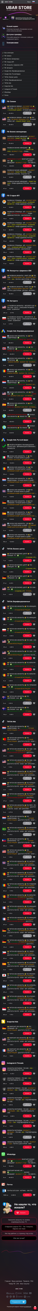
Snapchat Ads (8, 86)
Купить (27, 143)
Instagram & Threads (10, 89)
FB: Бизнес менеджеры (11, 59)
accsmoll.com (27, 1306)
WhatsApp (7, 92)
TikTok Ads (7, 83)
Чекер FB (12, 1284)
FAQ (31, 1281)
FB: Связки (7, 56)
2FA (17, 1284)
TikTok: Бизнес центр (11, 77)
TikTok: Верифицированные (13, 80)
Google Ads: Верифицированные (14, 71)
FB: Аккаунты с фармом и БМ (13, 65)
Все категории (8, 52)
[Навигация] (2, 2)
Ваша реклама (17, 1281)
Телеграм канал (12, 42)
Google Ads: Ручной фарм (12, 74)
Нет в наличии (27, 113)
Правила (26, 1281)
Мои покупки (24, 1284)
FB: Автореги (8, 68)
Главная (8, 1281)
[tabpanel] (19, 18)
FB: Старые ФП (9, 62)
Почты (6, 95)
